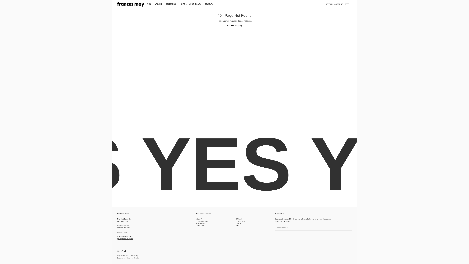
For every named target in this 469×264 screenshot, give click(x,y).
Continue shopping (234, 26)
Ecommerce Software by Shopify (128, 258)
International (200, 223)
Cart (348, 4)
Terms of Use (200, 225)
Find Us (238, 223)
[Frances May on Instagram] (122, 251)
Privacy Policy (240, 221)
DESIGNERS (171, 4)
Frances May (134, 256)
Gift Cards (239, 219)
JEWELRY (209, 4)
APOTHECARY (195, 4)
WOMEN (158, 4)
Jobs (237, 225)
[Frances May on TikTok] (125, 251)
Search (329, 4)
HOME (182, 4)
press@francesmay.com (125, 239)
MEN (149, 4)
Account (338, 4)
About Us (199, 219)
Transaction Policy (202, 221)
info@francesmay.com (124, 236)
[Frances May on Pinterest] (118, 251)
